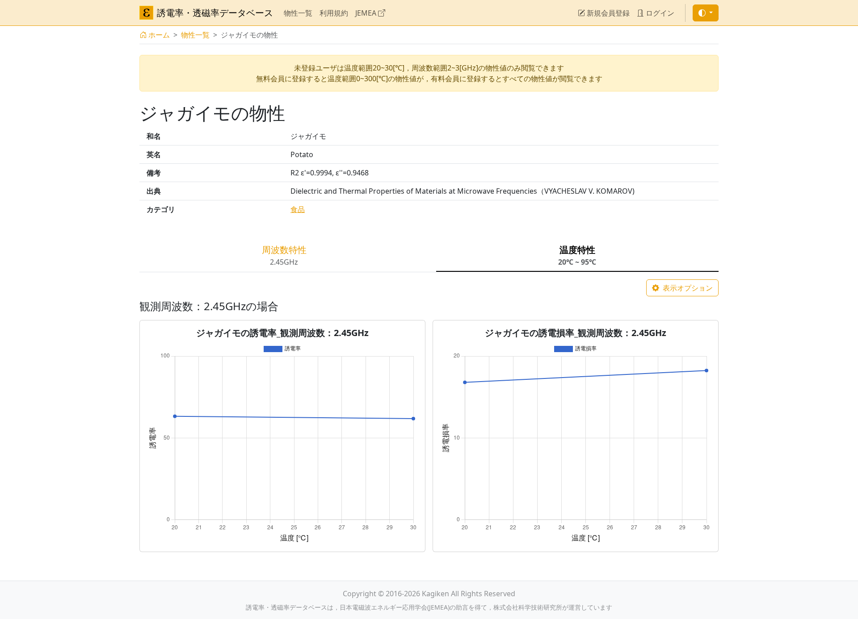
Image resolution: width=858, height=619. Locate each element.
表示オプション (687, 288)
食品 (297, 209)
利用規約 (334, 13)
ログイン (659, 13)
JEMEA (366, 13)
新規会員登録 (607, 13)
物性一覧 (298, 13)
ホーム (159, 35)
